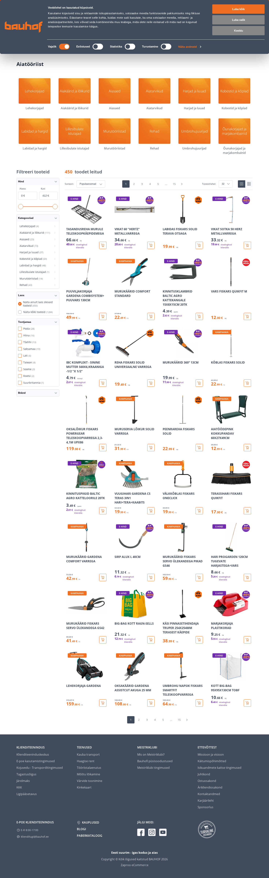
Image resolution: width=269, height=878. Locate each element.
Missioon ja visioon (211, 754)
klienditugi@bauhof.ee (35, 836)
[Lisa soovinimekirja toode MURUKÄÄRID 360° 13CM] (165, 354)
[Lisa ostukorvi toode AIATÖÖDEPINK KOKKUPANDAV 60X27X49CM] (247, 447)
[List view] (249, 184)
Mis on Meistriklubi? (151, 754)
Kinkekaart (84, 787)
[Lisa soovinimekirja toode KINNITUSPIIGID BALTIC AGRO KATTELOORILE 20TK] (69, 486)
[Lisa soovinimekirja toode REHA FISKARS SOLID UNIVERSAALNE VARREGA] (117, 354)
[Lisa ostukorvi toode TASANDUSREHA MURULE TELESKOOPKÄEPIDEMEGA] (103, 245)
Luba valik (238, 19)
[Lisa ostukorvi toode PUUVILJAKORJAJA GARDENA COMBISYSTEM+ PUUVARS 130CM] (103, 316)
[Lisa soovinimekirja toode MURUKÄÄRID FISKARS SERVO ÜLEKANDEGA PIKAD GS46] (165, 549)
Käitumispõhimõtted (212, 761)
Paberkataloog (89, 836)
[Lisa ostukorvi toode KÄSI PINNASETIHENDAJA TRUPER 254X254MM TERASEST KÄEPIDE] (199, 639)
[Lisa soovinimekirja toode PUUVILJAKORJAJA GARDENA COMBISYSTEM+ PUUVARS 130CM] (69, 283)
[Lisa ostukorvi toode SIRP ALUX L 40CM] (151, 577)
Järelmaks (23, 781)
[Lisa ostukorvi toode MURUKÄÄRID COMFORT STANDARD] (151, 316)
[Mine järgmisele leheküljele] (182, 184)
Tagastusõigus (26, 774)
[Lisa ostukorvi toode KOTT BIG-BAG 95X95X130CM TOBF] (247, 703)
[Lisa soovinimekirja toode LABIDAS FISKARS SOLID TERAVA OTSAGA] (165, 221)
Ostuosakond (207, 781)
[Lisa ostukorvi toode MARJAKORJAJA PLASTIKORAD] (247, 639)
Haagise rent (85, 761)
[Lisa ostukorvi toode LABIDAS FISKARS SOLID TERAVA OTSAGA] (199, 245)
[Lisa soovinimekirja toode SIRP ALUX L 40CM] (117, 549)
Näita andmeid (187, 46)
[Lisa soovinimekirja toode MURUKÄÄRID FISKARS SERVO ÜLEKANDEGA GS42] (69, 615)
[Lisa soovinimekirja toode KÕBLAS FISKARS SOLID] (214, 354)
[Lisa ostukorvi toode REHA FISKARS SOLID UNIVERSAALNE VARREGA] (151, 383)
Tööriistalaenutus (89, 768)
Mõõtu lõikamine (88, 774)
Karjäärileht (206, 801)
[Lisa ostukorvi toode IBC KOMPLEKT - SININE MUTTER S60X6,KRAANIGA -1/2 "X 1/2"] (103, 383)
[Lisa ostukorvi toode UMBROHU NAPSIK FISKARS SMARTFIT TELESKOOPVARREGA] (199, 703)
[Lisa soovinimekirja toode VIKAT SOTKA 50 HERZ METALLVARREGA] (214, 221)
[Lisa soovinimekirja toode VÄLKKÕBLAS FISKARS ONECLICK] (165, 486)
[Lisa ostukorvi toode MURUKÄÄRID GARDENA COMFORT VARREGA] (103, 577)
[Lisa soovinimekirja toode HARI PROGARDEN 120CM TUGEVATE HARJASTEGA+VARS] (214, 549)
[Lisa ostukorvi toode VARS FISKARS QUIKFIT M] (247, 316)
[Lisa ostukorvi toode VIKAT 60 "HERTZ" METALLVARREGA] (151, 245)
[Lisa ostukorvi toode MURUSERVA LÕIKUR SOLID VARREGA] (151, 447)
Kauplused (90, 822)
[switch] (98, 47)
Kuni (43, 188)
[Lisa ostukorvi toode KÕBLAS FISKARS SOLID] (247, 383)
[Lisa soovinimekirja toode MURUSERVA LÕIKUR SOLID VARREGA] (117, 421)
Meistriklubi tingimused (153, 768)
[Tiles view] (241, 184)
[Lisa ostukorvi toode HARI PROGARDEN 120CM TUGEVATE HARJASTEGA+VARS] (247, 577)
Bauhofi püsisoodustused (155, 761)
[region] (159, 451)
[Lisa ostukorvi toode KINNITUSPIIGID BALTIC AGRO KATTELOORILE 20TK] (103, 510)
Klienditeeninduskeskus (32, 754)
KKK (19, 787)
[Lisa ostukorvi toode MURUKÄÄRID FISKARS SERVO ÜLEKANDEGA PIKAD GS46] (199, 577)
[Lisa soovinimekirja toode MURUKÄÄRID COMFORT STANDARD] (117, 283)
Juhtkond (204, 774)
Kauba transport (88, 754)
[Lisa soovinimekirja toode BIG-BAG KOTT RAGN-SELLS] (117, 615)
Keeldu (238, 30)
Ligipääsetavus (26, 794)
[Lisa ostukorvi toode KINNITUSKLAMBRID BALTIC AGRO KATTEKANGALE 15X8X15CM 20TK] (199, 316)
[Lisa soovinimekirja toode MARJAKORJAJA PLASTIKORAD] (214, 615)
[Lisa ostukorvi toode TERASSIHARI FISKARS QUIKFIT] (247, 510)
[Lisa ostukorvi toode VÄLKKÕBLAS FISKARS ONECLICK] (199, 510)
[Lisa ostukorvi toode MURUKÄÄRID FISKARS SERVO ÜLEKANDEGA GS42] (103, 639)
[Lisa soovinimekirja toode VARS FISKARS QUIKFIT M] (214, 283)
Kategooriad (25, 217)
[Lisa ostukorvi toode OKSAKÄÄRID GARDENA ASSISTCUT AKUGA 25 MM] (151, 703)
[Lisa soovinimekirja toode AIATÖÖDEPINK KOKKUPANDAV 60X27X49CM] (214, 421)
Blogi (81, 829)
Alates (23, 188)
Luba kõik (238, 9)
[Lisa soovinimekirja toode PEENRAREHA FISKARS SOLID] (165, 421)
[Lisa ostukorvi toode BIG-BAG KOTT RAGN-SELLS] (151, 639)
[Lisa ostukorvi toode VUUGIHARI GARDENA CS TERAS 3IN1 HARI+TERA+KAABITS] (151, 510)
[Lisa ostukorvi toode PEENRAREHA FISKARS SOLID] (199, 447)
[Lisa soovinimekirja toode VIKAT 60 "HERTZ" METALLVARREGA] (117, 221)
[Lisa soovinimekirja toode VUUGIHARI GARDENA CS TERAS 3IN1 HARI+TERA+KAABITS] (117, 486)
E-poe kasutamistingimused (35, 761)
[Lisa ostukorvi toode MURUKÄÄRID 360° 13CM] (199, 383)
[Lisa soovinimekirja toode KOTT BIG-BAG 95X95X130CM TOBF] (214, 678)
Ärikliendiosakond (210, 787)
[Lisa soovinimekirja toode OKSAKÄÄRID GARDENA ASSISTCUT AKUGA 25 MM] (117, 678)
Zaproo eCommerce (134, 865)
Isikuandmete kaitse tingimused (219, 768)
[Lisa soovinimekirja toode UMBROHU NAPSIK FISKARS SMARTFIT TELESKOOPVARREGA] (165, 678)
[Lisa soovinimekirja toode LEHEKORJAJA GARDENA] (69, 678)
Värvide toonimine (89, 781)
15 (174, 184)
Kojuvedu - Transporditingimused (39, 768)
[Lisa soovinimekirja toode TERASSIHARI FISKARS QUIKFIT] (214, 486)
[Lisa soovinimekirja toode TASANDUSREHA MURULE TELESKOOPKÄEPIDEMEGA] (69, 221)
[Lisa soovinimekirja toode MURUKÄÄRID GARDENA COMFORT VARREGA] (69, 549)
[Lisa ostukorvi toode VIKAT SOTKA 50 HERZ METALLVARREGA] (247, 245)
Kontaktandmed (209, 794)
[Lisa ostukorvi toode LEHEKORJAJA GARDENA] (103, 703)
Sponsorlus (205, 807)
